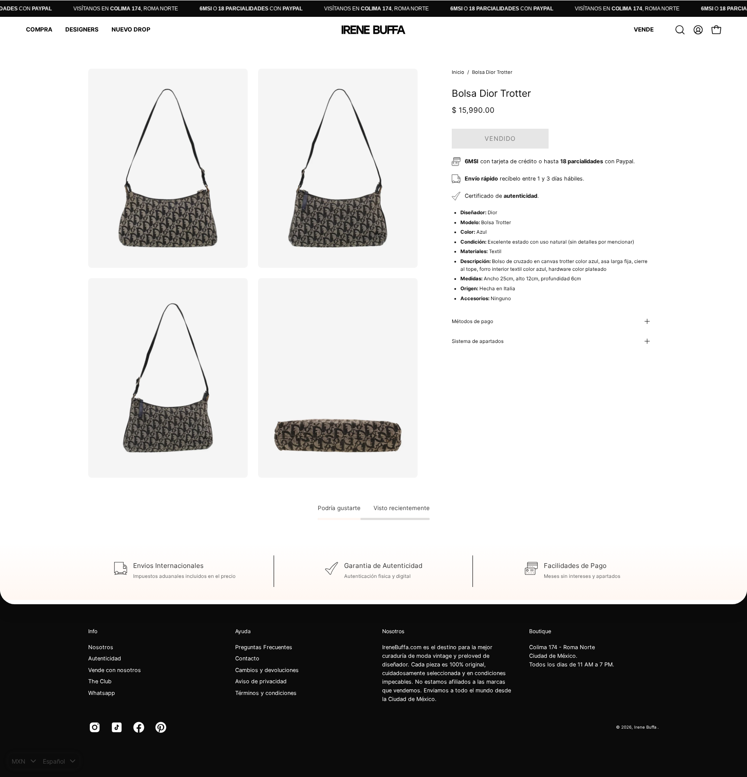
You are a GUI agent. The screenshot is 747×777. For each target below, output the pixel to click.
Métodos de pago (472, 321)
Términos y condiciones (266, 693)
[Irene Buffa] (373, 30)
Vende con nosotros (114, 670)
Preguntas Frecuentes (263, 647)
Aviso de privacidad (261, 682)
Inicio (458, 72)
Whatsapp (101, 693)
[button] (39, 30)
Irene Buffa (646, 727)
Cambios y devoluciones (267, 670)
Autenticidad (104, 659)
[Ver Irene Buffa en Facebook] (137, 727)
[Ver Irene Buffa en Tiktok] (115, 727)
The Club (100, 682)
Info (92, 631)
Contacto (247, 659)
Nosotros (100, 647)
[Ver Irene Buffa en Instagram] (93, 727)
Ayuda (243, 631)
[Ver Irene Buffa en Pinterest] (159, 727)
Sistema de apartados (478, 341)
